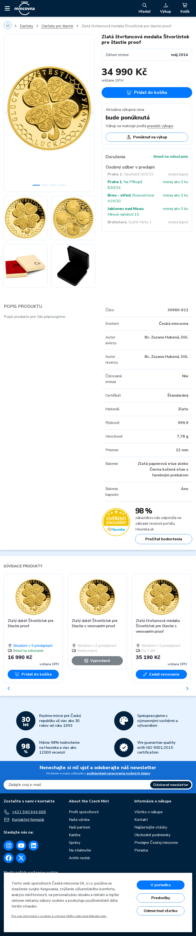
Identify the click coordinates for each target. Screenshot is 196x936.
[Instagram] (9, 845)
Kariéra (74, 835)
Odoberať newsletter (170, 785)
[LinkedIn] (33, 845)
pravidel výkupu (160, 126)
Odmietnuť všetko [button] (161, 910)
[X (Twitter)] (21, 858)
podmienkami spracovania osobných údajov (118, 773)
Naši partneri (79, 827)
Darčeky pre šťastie (57, 26)
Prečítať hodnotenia (163, 539)
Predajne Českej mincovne (156, 842)
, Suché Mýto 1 (130, 222)
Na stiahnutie (80, 850)
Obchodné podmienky (152, 835)
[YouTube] (21, 845)
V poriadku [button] (161, 885)
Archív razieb (79, 858)
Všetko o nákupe (148, 812)
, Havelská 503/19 (130, 174)
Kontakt (141, 819)
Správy (74, 842)
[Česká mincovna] (25, 8)
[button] (10, 113)
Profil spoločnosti (84, 812)
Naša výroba (79, 819)
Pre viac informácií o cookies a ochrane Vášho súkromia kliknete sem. (59, 916)
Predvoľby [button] (160, 898)
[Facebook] (9, 858)
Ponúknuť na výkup (150, 137)
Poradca (141, 850)
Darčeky (26, 26)
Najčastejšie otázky (150, 827)
